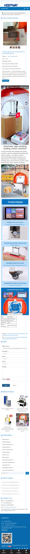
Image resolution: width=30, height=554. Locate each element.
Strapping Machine (6, 441)
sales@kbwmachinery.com (10, 507)
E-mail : (4, 361)
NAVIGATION (4, 8)
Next (26, 34)
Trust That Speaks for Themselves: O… (11, 490)
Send (6, 385)
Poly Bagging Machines (7, 467)
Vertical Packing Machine (7, 459)
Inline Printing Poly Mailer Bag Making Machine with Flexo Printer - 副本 (22, 410)
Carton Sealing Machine (19, 13)
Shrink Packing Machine (7, 449)
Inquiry (19, 552)
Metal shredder (5, 457)
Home (5, 13)
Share (4, 552)
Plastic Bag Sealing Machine (8, 462)
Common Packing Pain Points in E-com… (11, 493)
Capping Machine (6, 465)
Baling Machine (5, 439)
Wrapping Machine (6, 447)
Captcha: (4, 379)
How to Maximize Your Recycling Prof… (10, 488)
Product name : (6, 346)
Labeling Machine (6, 452)
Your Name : (5, 351)
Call (11, 552)
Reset (14, 385)
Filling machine (5, 454)
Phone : (4, 356)
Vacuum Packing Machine (8, 470)
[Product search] (27, 473)
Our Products (10, 13)
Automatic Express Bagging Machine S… (11, 482)
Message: (4, 366)
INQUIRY (6, 80)
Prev (4, 34)
